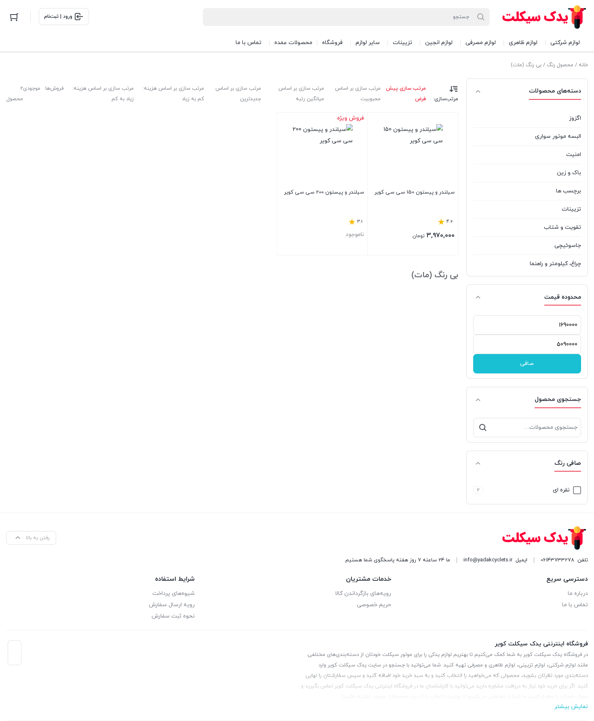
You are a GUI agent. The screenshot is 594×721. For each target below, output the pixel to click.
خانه (583, 65)
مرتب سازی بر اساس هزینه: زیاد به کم (103, 94)
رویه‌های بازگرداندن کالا (363, 593)
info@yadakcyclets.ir (487, 560)
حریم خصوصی (374, 605)
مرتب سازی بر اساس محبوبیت (358, 94)
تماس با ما (575, 605)
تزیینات (571, 209)
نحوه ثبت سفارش (173, 616)
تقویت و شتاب (562, 227)
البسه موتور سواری (558, 136)
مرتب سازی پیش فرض (406, 94)
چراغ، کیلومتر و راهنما (555, 264)
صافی (527, 363)
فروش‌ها (54, 88)
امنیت (573, 154)
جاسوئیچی (567, 245)
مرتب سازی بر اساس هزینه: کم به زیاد (173, 94)
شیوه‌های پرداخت (173, 593)
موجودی (31, 88)
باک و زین (569, 173)
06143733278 (557, 560)
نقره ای (561, 490)
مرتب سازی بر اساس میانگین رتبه (301, 94)
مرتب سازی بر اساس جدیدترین (238, 94)
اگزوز (575, 118)
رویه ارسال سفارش (172, 605)
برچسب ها (568, 191)
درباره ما (578, 593)
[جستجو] (483, 427)
